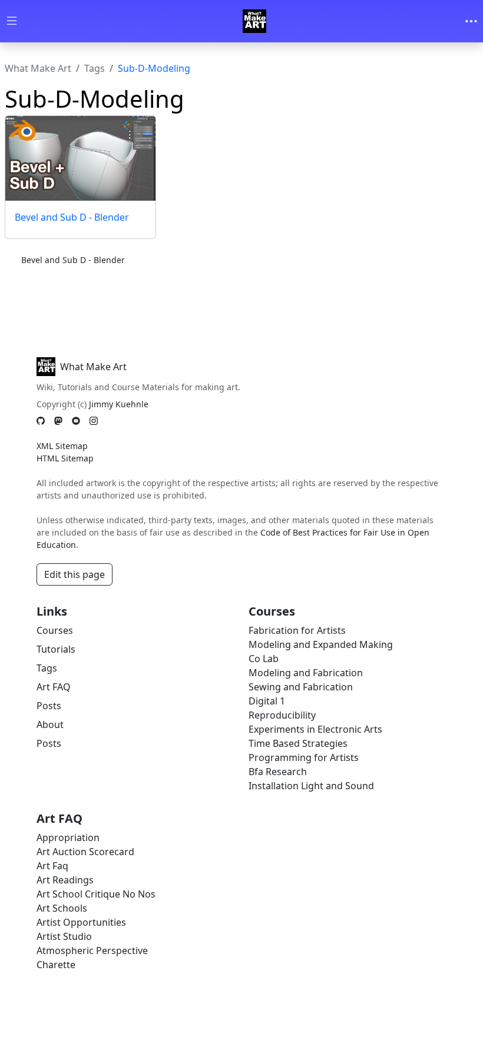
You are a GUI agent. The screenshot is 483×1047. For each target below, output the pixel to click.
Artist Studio (64, 936)
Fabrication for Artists (297, 630)
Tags (94, 68)
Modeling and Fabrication (306, 672)
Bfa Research (278, 771)
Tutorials (56, 649)
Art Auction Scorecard (85, 851)
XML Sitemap (62, 445)
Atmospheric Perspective (92, 950)
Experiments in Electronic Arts (315, 729)
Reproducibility (282, 715)
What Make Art (38, 68)
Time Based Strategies (298, 743)
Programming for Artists (304, 757)
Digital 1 (267, 700)
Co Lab (264, 658)
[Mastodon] (58, 421)
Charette (56, 964)
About (50, 724)
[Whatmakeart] (254, 21)
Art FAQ (54, 686)
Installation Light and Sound (311, 785)
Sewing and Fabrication (301, 686)
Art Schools (62, 908)
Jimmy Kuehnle (118, 404)
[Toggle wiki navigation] (12, 21)
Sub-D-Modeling (154, 68)
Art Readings (65, 879)
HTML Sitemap (65, 458)
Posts (49, 705)
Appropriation (68, 837)
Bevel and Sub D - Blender (72, 217)
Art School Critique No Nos (96, 894)
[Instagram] (94, 421)
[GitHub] (41, 421)
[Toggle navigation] (471, 21)
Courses (55, 630)
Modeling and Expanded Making (321, 644)
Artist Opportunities (81, 922)
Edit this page (74, 574)
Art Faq (52, 865)
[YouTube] (76, 421)
